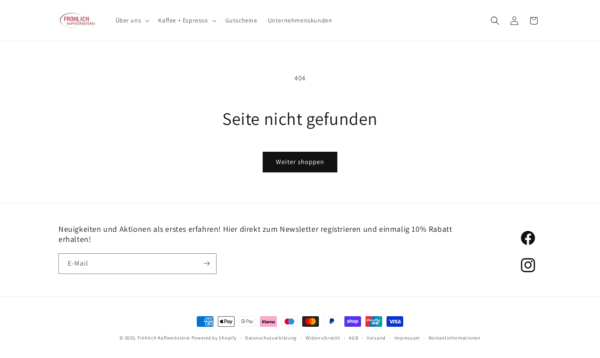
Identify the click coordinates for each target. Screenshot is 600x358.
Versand (376, 338)
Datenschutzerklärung (271, 338)
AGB (353, 338)
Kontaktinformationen (455, 338)
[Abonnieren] (206, 263)
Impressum (407, 338)
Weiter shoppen (300, 161)
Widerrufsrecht (323, 338)
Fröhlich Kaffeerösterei (163, 338)
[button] (131, 20)
